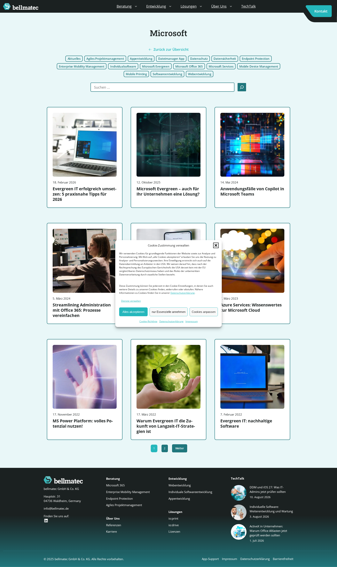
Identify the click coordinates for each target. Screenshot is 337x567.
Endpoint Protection (255, 59)
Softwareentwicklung (167, 74)
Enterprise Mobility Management (81, 66)
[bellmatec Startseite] (20, 6)
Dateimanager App (171, 59)
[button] (216, 245)
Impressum (191, 321)
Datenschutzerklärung (182, 293)
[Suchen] (242, 87)
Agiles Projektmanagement (105, 59)
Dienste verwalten (131, 301)
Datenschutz (199, 59)
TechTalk (248, 6)
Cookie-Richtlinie (148, 321)
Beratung (124, 6)
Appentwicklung (141, 59)
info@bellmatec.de (56, 508)
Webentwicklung (199, 74)
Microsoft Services (221, 66)
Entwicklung (156, 6)
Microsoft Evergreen (155, 66)
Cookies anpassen (204, 311)
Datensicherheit (225, 59)
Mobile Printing (136, 74)
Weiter (179, 448)
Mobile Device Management (258, 66)
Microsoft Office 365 (189, 66)
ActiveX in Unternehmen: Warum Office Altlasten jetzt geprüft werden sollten (268, 530)
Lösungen (189, 6)
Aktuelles (74, 59)
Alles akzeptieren (133, 311)
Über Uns (219, 6)
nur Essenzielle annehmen (168, 311)
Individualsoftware (123, 66)
